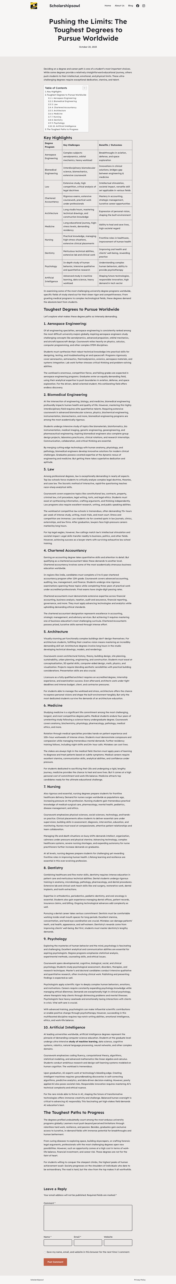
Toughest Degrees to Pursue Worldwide (66, 95)
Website (108, 1236)
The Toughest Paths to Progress (62, 129)
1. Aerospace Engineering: (64, 98)
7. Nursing (56, 117)
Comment (49, 1203)
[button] (83, 88)
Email (77, 1236)
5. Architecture (59, 110)
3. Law (55, 104)
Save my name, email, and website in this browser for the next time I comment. (88, 1252)
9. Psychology (58, 123)
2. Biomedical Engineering (64, 101)
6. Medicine (57, 113)
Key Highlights (54, 91)
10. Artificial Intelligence (64, 126)
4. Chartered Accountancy (64, 107)
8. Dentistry (57, 120)
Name (47, 1236)
